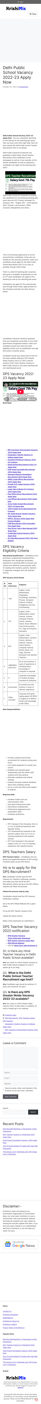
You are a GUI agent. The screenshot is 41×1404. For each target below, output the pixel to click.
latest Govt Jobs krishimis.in (25, 946)
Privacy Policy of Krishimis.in (14, 1328)
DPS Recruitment (11, 1018)
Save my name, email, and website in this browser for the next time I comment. (21, 1089)
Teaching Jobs (10, 1015)
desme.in (20, 1387)
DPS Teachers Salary (27, 1018)
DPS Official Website (16, 943)
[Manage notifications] (36, 1399)
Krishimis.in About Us (11, 1321)
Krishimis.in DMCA (10, 1324)
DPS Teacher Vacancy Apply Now (21, 941)
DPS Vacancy (8, 1021)
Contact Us (7, 1311)
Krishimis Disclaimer (10, 1315)
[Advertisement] (20, 41)
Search (5, 1108)
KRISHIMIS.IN (8, 1318)
